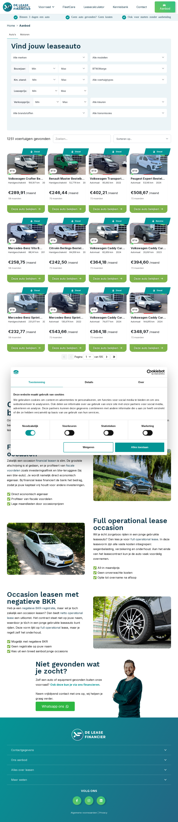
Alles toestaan (139, 447)
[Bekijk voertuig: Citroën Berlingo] (67, 252)
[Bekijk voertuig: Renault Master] (67, 183)
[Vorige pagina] (71, 357)
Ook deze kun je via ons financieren (74, 684)
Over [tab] (141, 382)
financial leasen (46, 460)
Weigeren (88, 447)
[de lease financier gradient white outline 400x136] (89, 735)
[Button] (77, 800)
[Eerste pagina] (64, 357)
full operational (50, 627)
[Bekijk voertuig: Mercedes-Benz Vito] (26, 252)
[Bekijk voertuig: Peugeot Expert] (148, 183)
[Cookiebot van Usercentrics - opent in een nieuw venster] (149, 372)
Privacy (103, 812)
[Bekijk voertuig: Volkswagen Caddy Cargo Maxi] (108, 252)
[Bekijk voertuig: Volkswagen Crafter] (26, 183)
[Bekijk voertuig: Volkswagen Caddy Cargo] (148, 252)
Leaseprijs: (20, 90)
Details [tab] (89, 382)
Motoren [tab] (25, 34)
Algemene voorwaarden (84, 812)
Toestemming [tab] (37, 382)
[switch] (69, 433)
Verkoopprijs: (22, 102)
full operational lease (144, 539)
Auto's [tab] (12, 34)
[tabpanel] (89, 200)
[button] (9, 7)
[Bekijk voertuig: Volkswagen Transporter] (108, 183)
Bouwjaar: (20, 68)
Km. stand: (20, 79)
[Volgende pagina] (107, 357)
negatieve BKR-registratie (38, 608)
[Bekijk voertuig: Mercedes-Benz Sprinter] (26, 322)
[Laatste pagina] (114, 357)
